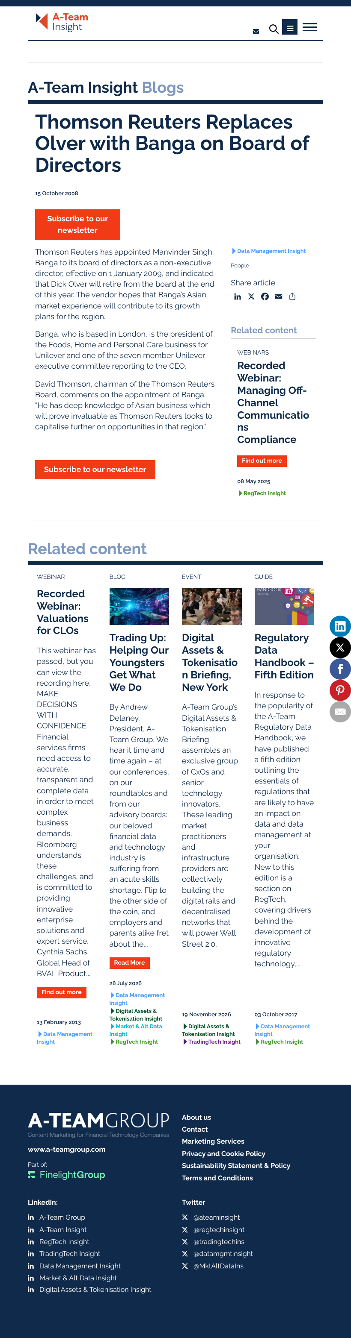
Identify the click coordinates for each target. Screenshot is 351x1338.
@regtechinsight (218, 1230)
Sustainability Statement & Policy (236, 1166)
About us (196, 1117)
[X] (340, 647)
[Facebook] (340, 669)
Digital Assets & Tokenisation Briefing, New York (210, 662)
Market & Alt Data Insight (136, 1031)
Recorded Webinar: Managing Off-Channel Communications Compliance (273, 402)
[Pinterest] (340, 690)
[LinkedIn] (340, 626)
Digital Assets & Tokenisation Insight (136, 1015)
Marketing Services (213, 1141)
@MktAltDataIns (218, 1266)
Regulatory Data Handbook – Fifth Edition (284, 656)
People (240, 266)
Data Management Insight (271, 251)
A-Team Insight (62, 1230)
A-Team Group (62, 1217)
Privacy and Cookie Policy (223, 1154)
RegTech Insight (265, 493)
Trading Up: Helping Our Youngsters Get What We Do (139, 662)
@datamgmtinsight (223, 1254)
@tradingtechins (218, 1242)
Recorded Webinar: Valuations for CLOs (63, 612)
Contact (195, 1129)
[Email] (340, 711)
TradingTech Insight (214, 1042)
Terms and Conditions (217, 1178)
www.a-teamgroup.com (66, 1149)
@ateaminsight (216, 1217)
